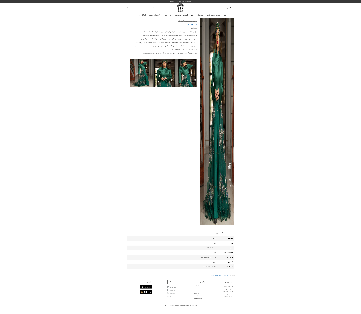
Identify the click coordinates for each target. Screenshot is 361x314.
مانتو (192, 15)
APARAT (169, 296)
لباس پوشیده (223, 275)
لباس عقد (200, 15)
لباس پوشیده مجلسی (213, 15)
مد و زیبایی (167, 15)
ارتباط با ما (142, 15)
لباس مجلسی (193, 24)
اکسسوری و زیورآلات (181, 15)
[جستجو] (128, 8)
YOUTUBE (172, 293)
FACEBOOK (173, 290)
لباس (228, 275)
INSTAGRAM (173, 287)
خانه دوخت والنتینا (155, 15)
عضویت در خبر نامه (173, 282)
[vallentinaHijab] (180, 8)
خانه (225, 15)
